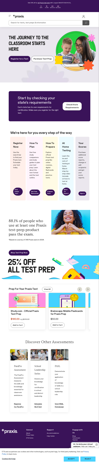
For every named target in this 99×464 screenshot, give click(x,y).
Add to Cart (18, 325)
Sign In (82, 193)
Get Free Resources (35, 192)
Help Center (51, 436)
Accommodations (53, 433)
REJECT (88, 459)
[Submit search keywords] (86, 22)
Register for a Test (19, 59)
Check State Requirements (72, 106)
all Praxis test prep (44, 3)
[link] (27, 305)
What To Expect (66, 191)
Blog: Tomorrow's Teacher (76, 438)
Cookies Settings (8, 459)
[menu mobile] (10, 16)
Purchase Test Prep (43, 59)
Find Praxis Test (17, 191)
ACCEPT (71, 459)
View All (47, 289)
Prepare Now (50, 192)
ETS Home (29, 438)
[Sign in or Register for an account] (83, 16)
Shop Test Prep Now (19, 253)
